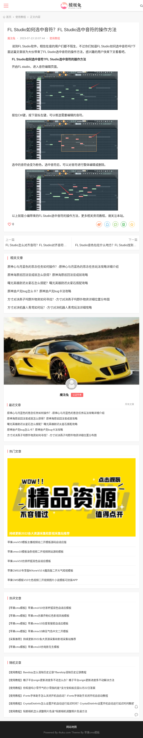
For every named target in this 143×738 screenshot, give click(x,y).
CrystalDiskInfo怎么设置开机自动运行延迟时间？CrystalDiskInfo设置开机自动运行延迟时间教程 (78, 703)
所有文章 (129, 404)
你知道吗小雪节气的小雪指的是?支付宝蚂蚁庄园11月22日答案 (59, 687)
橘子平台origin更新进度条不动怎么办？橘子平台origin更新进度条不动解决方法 (68, 680)
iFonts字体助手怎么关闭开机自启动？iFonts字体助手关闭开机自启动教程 (65, 695)
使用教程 (20, 16)
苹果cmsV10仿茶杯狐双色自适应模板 (49, 607)
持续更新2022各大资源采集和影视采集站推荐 (49, 639)
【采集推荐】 (15, 639)
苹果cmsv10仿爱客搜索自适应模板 (48, 623)
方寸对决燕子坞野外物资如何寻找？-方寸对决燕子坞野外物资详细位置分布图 (52, 435)
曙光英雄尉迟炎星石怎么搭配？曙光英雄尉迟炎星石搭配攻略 (42, 424)
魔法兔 (11, 38)
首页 (8, 16)
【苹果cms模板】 (17, 607)
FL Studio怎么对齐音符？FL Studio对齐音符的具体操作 (42, 245)
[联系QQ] (136, 706)
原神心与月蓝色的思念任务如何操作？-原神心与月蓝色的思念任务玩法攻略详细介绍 (55, 412)
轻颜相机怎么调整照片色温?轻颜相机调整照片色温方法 (55, 711)
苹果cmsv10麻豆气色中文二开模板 (48, 631)
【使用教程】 (15, 672)
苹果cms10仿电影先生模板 (43, 646)
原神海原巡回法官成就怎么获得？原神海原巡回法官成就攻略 (42, 418)
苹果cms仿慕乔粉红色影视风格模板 (48, 615)
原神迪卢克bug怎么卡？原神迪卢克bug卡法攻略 (35, 429)
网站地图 (71, 726)
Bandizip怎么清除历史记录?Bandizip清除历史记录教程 (54, 672)
